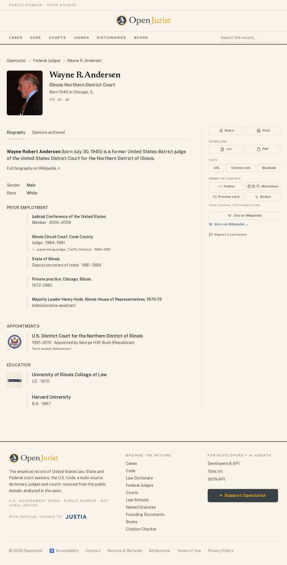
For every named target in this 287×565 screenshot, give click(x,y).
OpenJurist (17, 60)
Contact (93, 550)
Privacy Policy (220, 550)
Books (141, 38)
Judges (81, 38)
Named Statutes (141, 507)
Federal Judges (46, 60)
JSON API (216, 479)
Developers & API (223, 463)
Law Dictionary (139, 478)
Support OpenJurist (243, 495)
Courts (57, 38)
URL (217, 167)
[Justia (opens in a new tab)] (76, 517)
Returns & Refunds (124, 550)
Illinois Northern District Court (82, 85)
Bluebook (269, 167)
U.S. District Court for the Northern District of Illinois (87, 336)
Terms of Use (189, 550)
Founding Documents (145, 514)
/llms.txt (215, 471)
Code (35, 38)
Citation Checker (141, 529)
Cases (15, 38)
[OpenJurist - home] (143, 20)
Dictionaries (111, 38)
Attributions (159, 550)
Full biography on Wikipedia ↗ (33, 168)
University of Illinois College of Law (69, 374)
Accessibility (64, 550)
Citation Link (241, 167)
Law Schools (137, 500)
